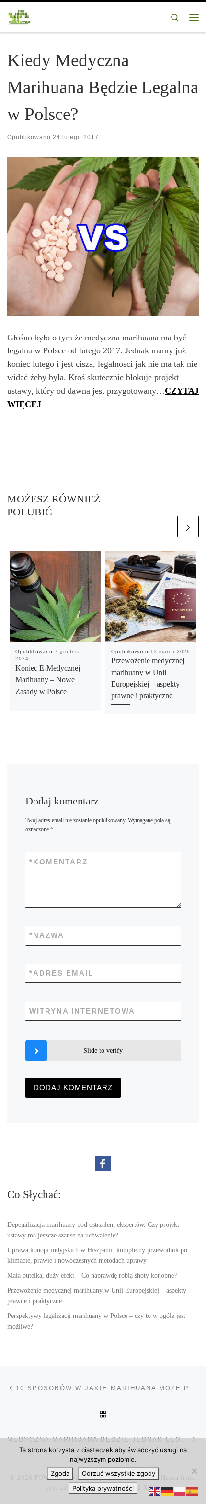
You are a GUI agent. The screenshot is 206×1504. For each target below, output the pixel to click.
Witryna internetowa (82, 1011)
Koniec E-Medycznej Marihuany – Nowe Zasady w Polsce (47, 680)
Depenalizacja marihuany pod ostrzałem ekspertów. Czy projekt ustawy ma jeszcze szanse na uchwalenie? (93, 1230)
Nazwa (46, 935)
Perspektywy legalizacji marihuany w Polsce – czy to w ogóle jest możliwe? (96, 1321)
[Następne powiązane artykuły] (188, 526)
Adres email (61, 973)
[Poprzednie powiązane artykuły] (164, 526)
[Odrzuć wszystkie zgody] (194, 1471)
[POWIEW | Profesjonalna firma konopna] (19, 16)
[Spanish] (192, 1491)
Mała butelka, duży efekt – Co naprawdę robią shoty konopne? (92, 1275)
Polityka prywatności (103, 1488)
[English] (155, 1491)
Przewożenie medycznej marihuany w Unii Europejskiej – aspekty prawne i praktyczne (96, 1295)
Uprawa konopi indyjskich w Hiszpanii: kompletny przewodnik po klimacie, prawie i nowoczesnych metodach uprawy (97, 1255)
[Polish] (180, 1491)
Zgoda (60, 1473)
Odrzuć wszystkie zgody (118, 1473)
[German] (167, 1491)
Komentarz (58, 862)
